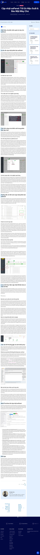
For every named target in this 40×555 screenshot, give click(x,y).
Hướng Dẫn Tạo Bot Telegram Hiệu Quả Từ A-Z (34, 57)
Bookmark (38, 22)
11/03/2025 (36, 50)
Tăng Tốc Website (11, 540)
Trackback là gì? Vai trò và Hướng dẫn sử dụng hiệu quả (33, 37)
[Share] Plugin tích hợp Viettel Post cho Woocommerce (34, 47)
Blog (1, 537)
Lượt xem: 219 (28, 14)
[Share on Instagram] (25, 484)
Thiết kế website (12, 531)
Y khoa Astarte (20, 535)
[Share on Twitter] (21, 484)
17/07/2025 (36, 60)
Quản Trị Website (12, 532)
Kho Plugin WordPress (11, 543)
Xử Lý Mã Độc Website (11, 548)
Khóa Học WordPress (11, 546)
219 (12, 22)
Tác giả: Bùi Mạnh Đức (4, 22)
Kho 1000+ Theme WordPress (11, 537)
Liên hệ (2, 539)
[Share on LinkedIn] (23, 484)
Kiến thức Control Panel (14, 14)
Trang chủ (2, 531)
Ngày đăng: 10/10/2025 (21, 14)
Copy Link (33, 22)
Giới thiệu (2, 532)
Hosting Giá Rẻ (11, 534)
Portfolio (2, 534)
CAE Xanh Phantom (20, 532)
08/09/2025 (36, 40)
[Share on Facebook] (19, 484)
